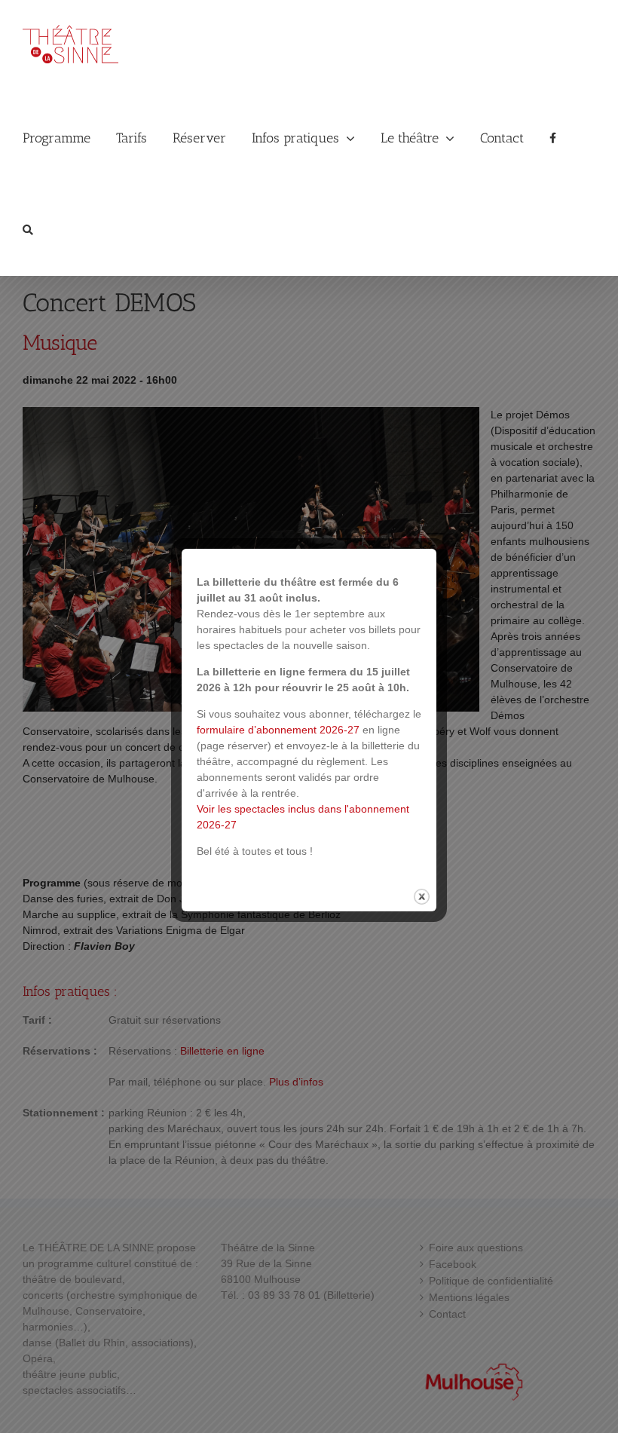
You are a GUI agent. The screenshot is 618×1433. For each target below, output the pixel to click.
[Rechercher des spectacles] (28, 230)
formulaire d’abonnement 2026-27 (278, 730)
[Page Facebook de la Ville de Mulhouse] (552, 138)
